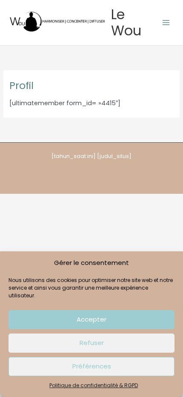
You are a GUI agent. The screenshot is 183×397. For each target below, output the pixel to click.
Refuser (92, 342)
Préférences (91, 366)
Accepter (91, 319)
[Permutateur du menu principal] (165, 22)
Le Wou (126, 22)
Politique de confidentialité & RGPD (93, 385)
